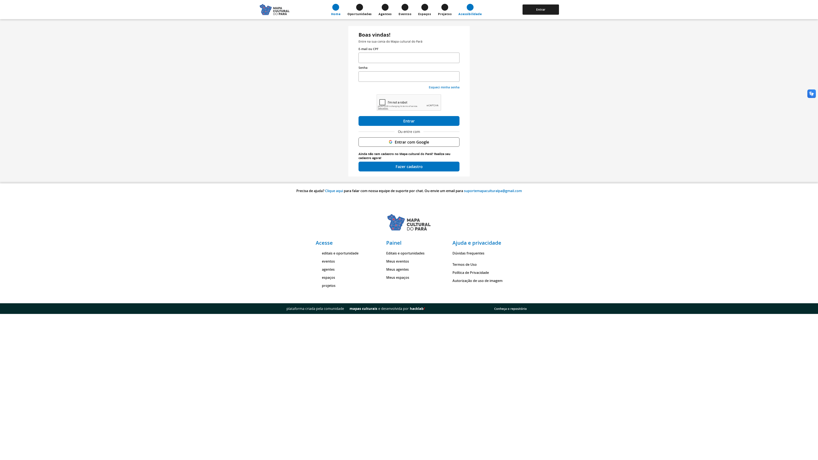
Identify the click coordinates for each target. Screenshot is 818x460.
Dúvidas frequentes (468, 253)
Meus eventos (397, 261)
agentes (328, 269)
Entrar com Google (412, 142)
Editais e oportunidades (405, 253)
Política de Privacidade (470, 272)
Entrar (540, 9)
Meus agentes (397, 269)
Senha (363, 68)
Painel (394, 243)
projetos (329, 285)
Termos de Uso (464, 264)
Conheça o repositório (510, 309)
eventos (328, 261)
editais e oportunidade (340, 253)
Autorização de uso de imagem (477, 280)
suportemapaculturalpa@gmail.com (493, 190)
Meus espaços (397, 277)
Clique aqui (334, 190)
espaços (328, 277)
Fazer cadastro (409, 166)
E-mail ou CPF (368, 49)
